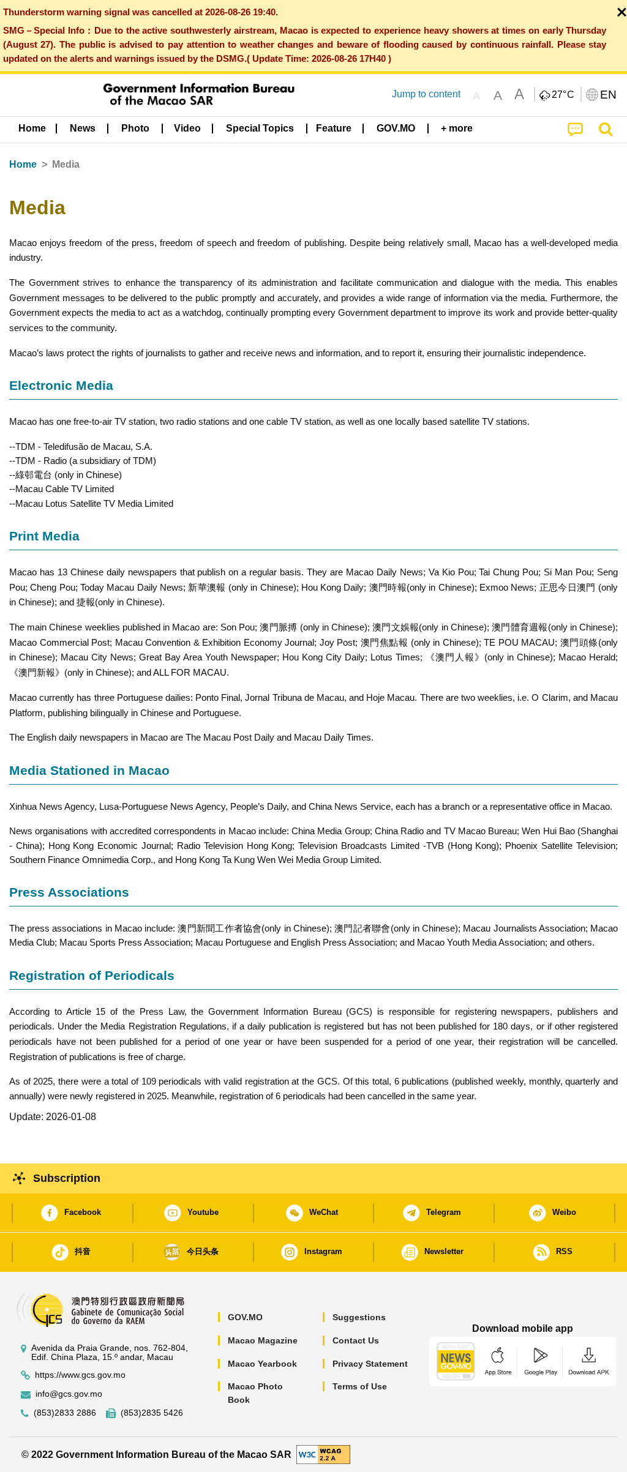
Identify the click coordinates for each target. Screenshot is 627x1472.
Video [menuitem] (187, 128)
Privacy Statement (370, 1364)
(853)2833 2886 (65, 1413)
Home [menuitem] (32, 128)
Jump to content (426, 94)
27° (563, 95)
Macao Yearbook (262, 1364)
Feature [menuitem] (333, 128)
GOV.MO (245, 1317)
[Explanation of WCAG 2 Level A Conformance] (323, 1454)
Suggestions (359, 1317)
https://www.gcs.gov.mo (80, 1375)
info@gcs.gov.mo (69, 1394)
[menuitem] (83, 128)
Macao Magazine (263, 1340)
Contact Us (355, 1340)
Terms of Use (359, 1386)
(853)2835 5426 (152, 1413)
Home (23, 164)
